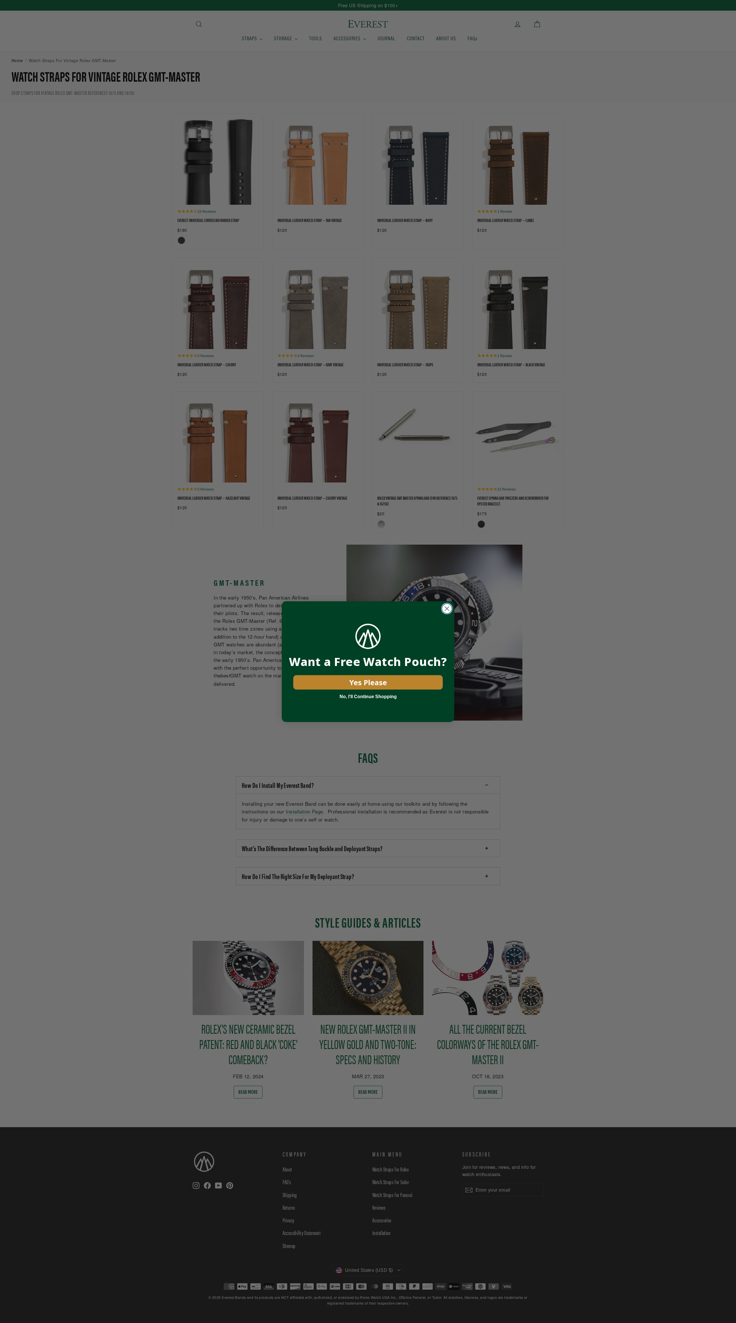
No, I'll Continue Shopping (368, 696)
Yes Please (368, 682)
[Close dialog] (447, 609)
